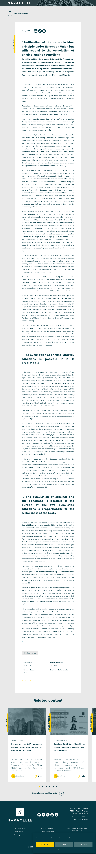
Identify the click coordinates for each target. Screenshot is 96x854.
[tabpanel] (27, 745)
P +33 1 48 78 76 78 (80, 814)
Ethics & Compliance (47, 828)
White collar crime (48, 832)
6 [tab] (57, 786)
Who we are (20, 828)
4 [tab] (50, 786)
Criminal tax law (30, 653)
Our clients (19, 832)
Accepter (44, 844)
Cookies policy (63, 849)
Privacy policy (20, 835)
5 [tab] (53, 786)
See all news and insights (44, 793)
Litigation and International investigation (76, 829)
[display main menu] (86, 3)
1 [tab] (39, 786)
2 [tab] (43, 786)
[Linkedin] (35, 31)
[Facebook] (44, 31)
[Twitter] (40, 31)
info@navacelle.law (79, 819)
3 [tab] (46, 786)
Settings (83, 844)
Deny (64, 844)
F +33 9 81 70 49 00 (80, 817)
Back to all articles (20, 14)
